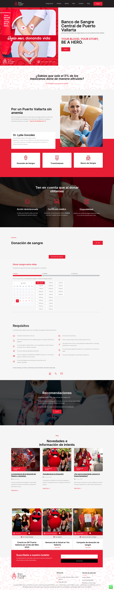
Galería (67, 3)
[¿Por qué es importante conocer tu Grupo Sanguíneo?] (88, 459)
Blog (88, 3)
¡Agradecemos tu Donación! (53, 474)
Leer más (26, 549)
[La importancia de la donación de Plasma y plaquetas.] (25, 459)
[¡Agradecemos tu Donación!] (57, 459)
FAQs (73, 3)
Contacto (81, 3)
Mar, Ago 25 (40, 282)
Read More (14, 490)
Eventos (59, 3)
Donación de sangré (17, 469)
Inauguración (49, 3)
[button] (23, 283)
